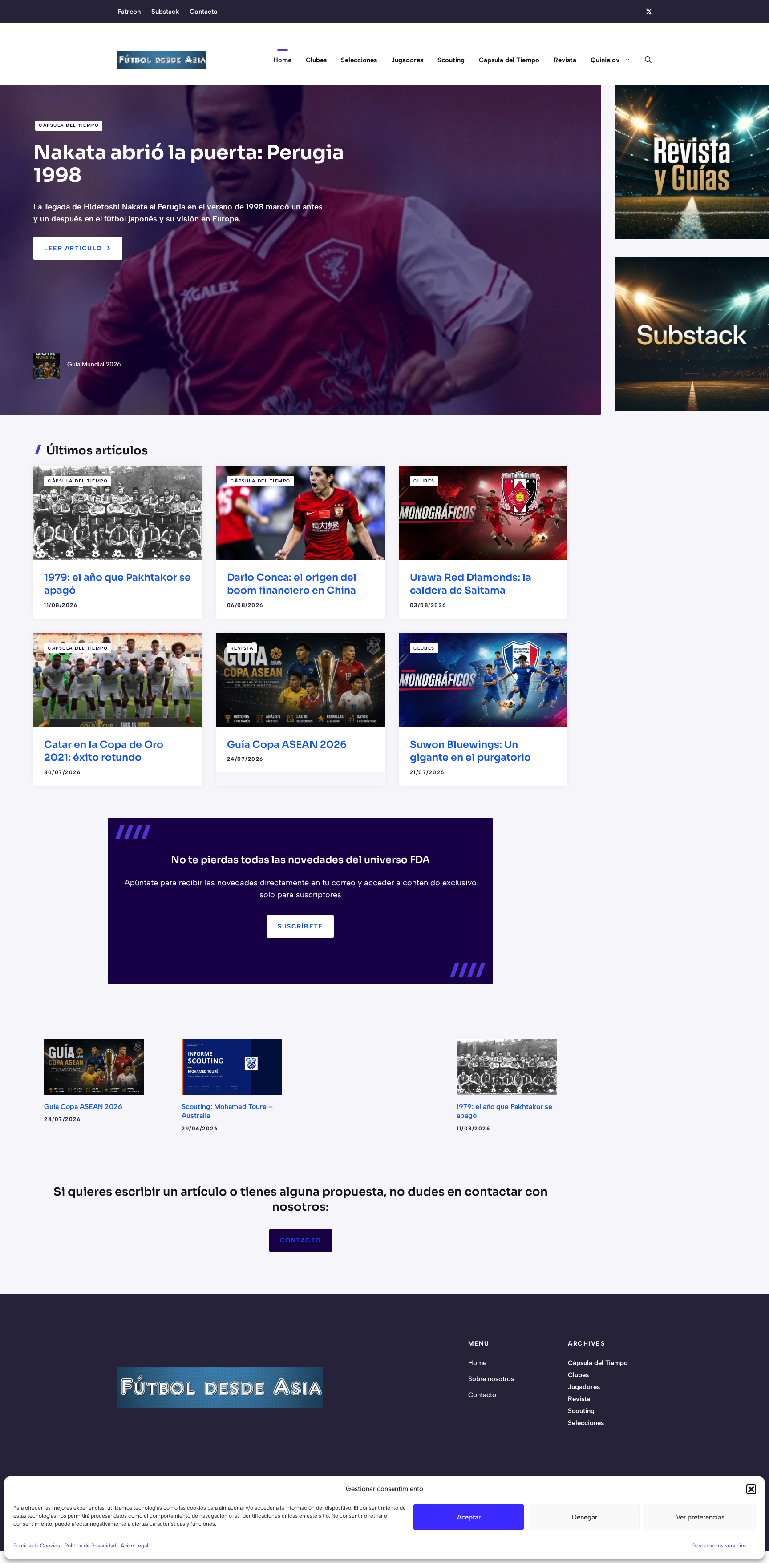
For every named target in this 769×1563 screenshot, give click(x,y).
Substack (165, 12)
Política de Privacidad (90, 1546)
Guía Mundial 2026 (94, 364)
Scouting (451, 60)
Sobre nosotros (491, 1379)
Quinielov (605, 60)
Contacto (204, 12)
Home (282, 60)
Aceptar (469, 1517)
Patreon (129, 12)
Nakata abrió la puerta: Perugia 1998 (188, 164)
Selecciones (359, 60)
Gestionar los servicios (719, 1546)
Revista (565, 60)
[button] (751, 1489)
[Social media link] (648, 11)
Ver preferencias (700, 1517)
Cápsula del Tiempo (509, 60)
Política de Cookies (36, 1546)
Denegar (584, 1517)
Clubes (316, 60)
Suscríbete (300, 926)
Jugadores (407, 60)
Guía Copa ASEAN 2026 (287, 745)
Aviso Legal (134, 1546)
